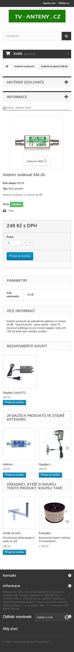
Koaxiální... (46, 533)
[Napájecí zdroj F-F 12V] (55, 444)
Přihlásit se (63, 3)
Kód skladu (9, 183)
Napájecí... (45, 464)
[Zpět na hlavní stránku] (6, 66)
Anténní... (9, 464)
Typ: (5, 188)
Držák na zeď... (12, 533)
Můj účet (10, 628)
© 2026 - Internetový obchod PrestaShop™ (26, 641)
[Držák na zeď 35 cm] (19, 513)
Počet (10, 237)
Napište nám (49, 3)
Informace (17, 97)
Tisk (11, 210)
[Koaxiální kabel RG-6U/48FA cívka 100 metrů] (55, 513)
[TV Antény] (37, 16)
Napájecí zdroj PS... (15, 392)
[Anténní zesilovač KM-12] (19, 444)
